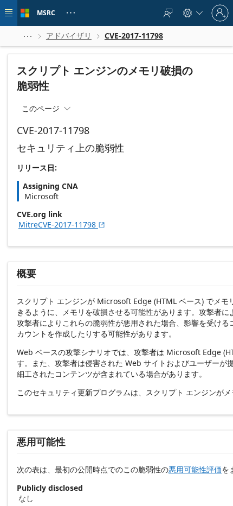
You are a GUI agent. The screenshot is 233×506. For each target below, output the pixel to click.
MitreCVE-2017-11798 (62, 224)
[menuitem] (168, 13)
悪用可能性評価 (195, 469)
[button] (27, 36)
